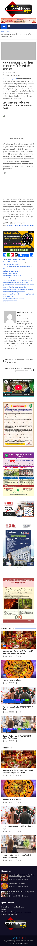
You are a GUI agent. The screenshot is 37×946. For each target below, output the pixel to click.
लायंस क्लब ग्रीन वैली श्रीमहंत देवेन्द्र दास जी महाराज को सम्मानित (18, 289)
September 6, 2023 (10, 72)
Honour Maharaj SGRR (10, 79)
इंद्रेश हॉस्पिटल (7, 282)
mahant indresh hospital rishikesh (13, 278)
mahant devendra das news (11, 271)
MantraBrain (25, 943)
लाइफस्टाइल (12, 702)
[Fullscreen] (32, 394)
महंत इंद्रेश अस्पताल (29, 285)
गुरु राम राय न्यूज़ (24, 282)
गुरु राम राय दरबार (15, 282)
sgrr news (9, 280)
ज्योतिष (4, 646)
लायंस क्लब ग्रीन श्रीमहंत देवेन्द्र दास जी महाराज (14, 291)
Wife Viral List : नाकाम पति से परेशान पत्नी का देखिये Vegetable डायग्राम (19, 361)
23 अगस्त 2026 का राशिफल (12, 680)
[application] (18, 388)
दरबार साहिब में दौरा (19, 285)
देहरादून (22, 699)
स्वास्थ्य (16, 702)
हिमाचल (21, 702)
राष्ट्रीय (27, 699)
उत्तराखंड (18, 699)
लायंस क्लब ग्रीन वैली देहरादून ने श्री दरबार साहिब (14, 287)
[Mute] (29, 394)
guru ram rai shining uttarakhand (16, 259)
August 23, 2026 (9, 656)
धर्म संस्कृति (9, 646)
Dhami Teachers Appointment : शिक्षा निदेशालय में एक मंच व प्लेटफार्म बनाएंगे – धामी (18, 370)
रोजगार (23, 728)
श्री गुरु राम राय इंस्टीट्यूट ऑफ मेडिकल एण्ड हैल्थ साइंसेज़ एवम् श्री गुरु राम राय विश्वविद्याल (18, 295)
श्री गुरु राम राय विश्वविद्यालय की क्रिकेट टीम (13, 298)
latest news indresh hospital (11, 264)
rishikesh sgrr (27, 278)
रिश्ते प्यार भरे (5, 702)
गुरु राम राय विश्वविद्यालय (8, 285)
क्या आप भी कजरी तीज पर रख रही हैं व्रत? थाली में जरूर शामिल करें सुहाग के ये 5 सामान (22, 876)
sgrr (4, 280)
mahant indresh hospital (10, 273)
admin (19, 656)
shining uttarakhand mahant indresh (23, 280)
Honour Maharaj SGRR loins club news (14, 262)
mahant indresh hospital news (12, 275)
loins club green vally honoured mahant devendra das (17, 268)
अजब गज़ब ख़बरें (6, 699)
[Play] (5, 394)
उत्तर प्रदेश (13, 699)
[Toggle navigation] (9, 26)
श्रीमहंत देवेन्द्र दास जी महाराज (10, 301)
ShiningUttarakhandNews (12, 75)
